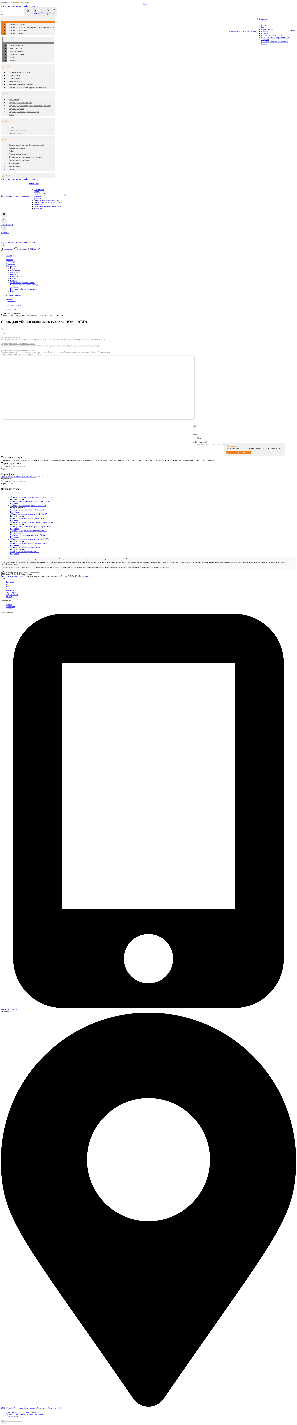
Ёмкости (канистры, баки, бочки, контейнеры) (26, 145)
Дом (6, 94)
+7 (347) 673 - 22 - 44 (9, 1009)
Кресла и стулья (16, 48)
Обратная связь (12, 1416)
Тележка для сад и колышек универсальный (25, 157)
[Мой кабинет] (29, 11)
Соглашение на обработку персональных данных (25, 1414)
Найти (4, 1423)
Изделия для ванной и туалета (20, 103)
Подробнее (14, 504)
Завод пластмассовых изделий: (13, 576)
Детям (7, 66)
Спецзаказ (5, 2)
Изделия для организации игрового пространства (27, 88)
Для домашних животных (49, 340)
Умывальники (14, 166)
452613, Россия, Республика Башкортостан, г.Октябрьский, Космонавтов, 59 (31, 1408)
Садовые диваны (16, 45)
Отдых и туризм (12, 595)
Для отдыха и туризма (89, 340)
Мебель (8, 39)
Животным (9, 18)
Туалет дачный (14, 163)
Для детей (14, 340)
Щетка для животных (55, 352)
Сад (6, 139)
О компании (10, 607)
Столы (12, 57)
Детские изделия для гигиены (20, 72)
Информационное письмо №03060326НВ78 (18, 477)
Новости (9, 605)
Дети (8, 584)
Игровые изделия (15, 81)
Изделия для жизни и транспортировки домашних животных (32, 27)
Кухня (7, 121)
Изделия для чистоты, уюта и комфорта (24, 112)
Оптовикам (15, 2)
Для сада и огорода (67, 340)
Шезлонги (14, 60)
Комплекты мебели (17, 51)
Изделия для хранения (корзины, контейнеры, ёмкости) (30, 106)
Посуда (11, 127)
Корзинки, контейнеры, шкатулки (21, 85)
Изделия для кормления (18, 30)
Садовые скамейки (17, 54)
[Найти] (2, 14)
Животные (10, 590)
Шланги (12, 169)
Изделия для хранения (17, 130)
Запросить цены (238, 452)
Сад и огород (11, 593)
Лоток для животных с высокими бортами (81, 352)
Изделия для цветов (16, 109)
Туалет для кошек (104, 352)
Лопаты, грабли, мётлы (18, 154)
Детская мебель (15, 75)
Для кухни (35, 340)
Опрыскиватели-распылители (20, 160)
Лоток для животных (9, 352)
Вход (145, 4)
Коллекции (5, 340)
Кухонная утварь (15, 133)
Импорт (7, 175)
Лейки (11, 151)
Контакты (25, 2)
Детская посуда (14, 78)
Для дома (27, 340)
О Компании (15, 270)
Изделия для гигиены (17, 24)
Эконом (101, 340)
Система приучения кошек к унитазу (32, 352)
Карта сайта (86, 576)
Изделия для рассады (17, 148)
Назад (12, 268)
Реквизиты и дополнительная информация (22, 1412)
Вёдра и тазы (14, 100)
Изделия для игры (16, 33)
